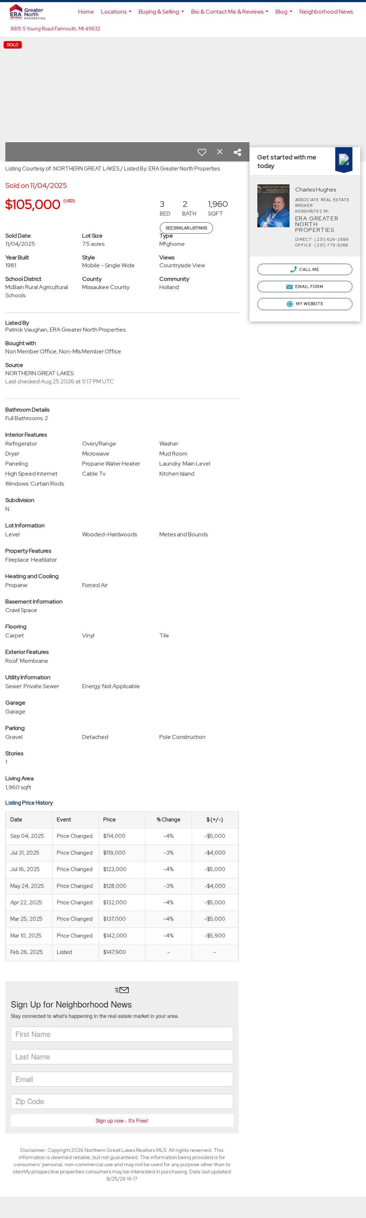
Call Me (309, 269)
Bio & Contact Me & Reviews (230, 14)
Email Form (308, 286)
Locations (117, 14)
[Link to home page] (31, 11)
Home (86, 11)
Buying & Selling (162, 14)
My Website (309, 303)
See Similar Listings (186, 227)
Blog (285, 14)
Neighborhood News (326, 11)
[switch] (202, 152)
